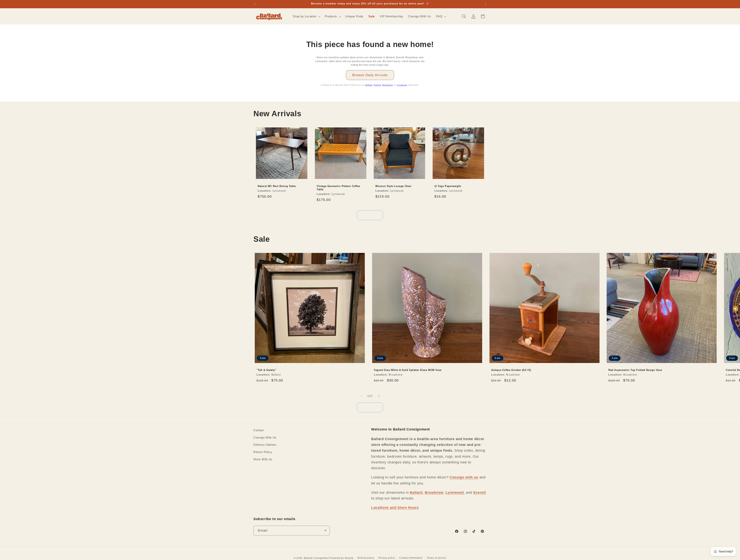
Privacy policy (386, 557)
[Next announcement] (485, 4)
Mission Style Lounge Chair (393, 186)
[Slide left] (361, 396)
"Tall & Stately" (266, 370)
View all (370, 215)
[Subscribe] (325, 530)
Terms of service (436, 557)
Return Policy (262, 451)
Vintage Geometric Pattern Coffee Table (338, 188)
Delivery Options (265, 444)
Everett (377, 85)
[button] (306, 16)
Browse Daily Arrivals (370, 75)
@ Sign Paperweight (447, 186)
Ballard (369, 85)
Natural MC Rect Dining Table (277, 186)
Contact (258, 430)
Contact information (411, 557)
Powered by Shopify (341, 558)
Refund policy (366, 557)
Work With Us (262, 459)
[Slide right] (379, 396)
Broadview (387, 85)
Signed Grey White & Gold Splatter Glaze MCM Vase (407, 370)
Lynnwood (402, 85)
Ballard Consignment (316, 558)
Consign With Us (265, 437)
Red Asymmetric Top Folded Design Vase (635, 370)
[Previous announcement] (254, 4)
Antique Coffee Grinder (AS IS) (511, 370)
